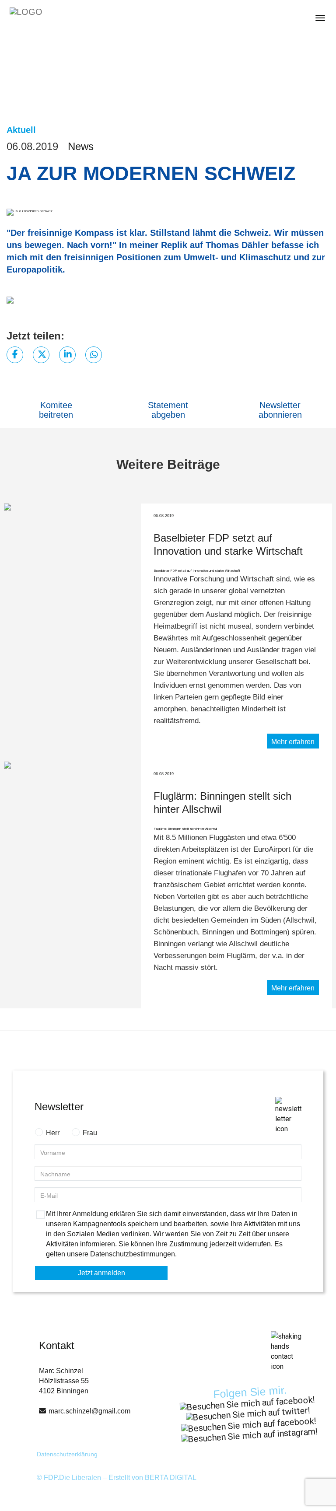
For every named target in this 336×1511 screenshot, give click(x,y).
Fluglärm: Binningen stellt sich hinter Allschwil (185, 829)
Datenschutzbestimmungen (132, 1254)
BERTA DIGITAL (170, 1477)
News (81, 146)
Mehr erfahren (293, 741)
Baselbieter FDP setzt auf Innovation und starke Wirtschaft (197, 571)
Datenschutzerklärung (67, 1454)
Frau (90, 1133)
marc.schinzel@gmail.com (89, 1411)
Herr (53, 1133)
